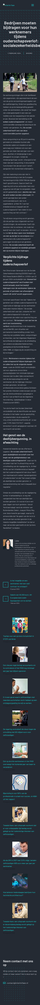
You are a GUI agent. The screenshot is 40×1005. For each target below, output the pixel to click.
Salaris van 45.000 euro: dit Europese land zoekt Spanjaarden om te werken (21, 598)
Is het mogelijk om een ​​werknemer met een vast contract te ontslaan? (20, 583)
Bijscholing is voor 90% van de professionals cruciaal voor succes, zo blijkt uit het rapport (20, 796)
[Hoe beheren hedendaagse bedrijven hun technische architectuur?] (20, 887)
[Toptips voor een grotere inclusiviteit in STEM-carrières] (20, 631)
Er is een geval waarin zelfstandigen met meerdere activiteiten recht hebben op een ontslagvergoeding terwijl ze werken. (20, 700)
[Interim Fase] (8, 5)
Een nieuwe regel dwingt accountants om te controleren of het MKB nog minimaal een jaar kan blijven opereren (19, 668)
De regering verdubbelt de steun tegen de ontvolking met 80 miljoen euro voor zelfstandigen (19, 732)
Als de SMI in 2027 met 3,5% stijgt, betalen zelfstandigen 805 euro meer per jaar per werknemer (19, 863)
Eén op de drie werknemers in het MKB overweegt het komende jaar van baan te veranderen (19, 764)
